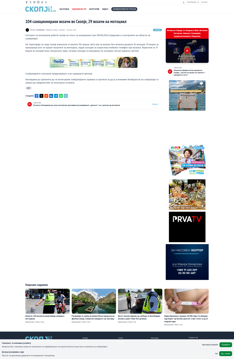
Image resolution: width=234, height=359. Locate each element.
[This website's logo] (40, 9)
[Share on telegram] (56, 96)
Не (216, 353)
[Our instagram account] (38, 2)
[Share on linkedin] (51, 96)
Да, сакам (225, 353)
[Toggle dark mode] (184, 2)
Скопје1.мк (40, 30)
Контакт (204, 2)
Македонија (30, 322)
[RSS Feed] (46, 2)
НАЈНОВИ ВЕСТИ (79, 9)
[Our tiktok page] (42, 2)
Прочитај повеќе (210, 345)
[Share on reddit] (46, 96)
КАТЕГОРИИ (94, 9)
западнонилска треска (124, 9)
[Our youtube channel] (34, 2)
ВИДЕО (105, 9)
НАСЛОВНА (64, 9)
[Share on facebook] (37, 96)
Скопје (157, 30)
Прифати (225, 345)
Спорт (120, 338)
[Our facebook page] (26, 2)
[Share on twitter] (41, 96)
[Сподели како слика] (66, 96)
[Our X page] (30, 2)
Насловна (154, 338)
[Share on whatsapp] (61, 96)
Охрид (85, 338)
